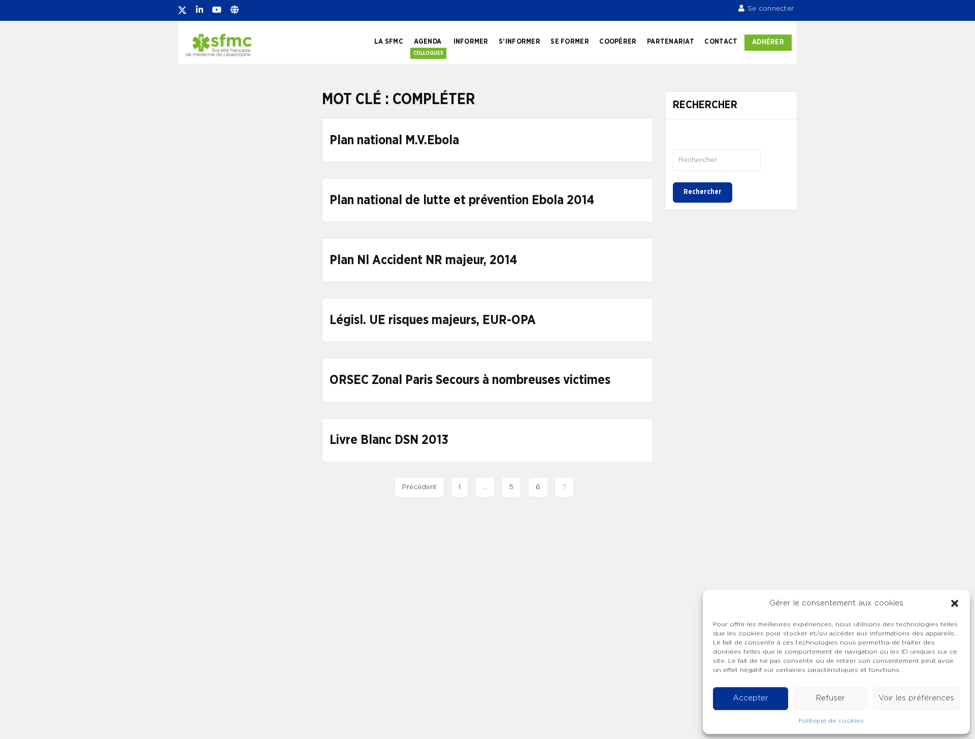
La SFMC (388, 41)
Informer (471, 41)
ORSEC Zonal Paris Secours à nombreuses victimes (470, 380)
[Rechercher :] (717, 160)
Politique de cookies (831, 721)
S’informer (519, 41)
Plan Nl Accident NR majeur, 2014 (423, 260)
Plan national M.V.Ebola (394, 140)
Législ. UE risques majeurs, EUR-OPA (433, 320)
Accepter (750, 698)
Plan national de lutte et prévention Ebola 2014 (462, 200)
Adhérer (768, 42)
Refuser (830, 698)
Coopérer (617, 41)
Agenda (428, 41)
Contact (720, 41)
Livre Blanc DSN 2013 (389, 440)
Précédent (419, 487)
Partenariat (670, 41)
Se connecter (771, 8)
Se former (569, 41)
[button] (955, 603)
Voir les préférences (916, 698)
